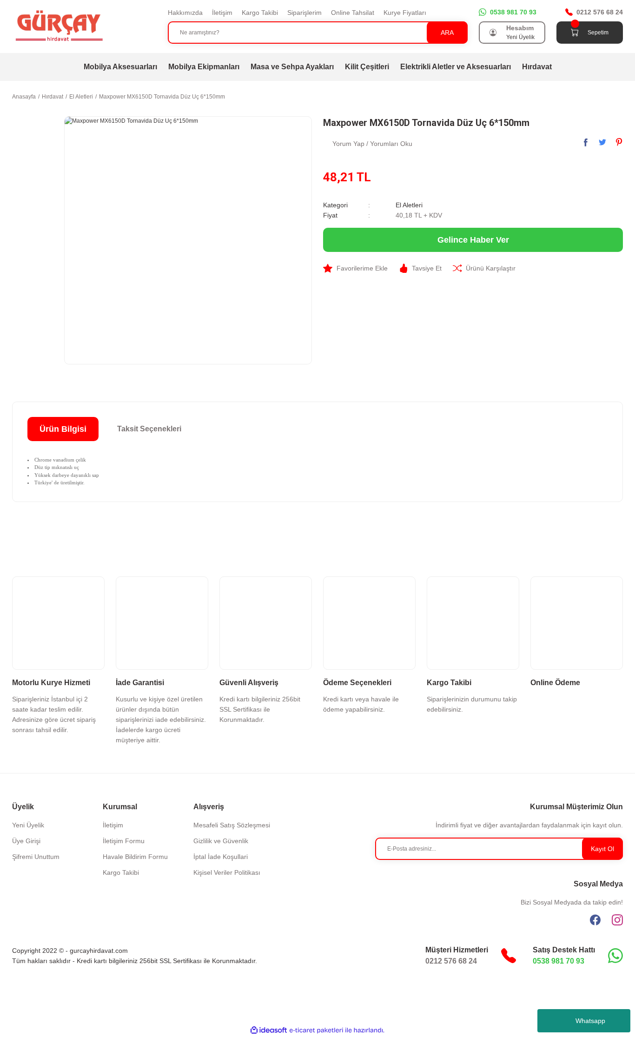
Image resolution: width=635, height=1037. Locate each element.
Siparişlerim (304, 12)
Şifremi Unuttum (36, 856)
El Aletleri (409, 205)
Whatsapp (590, 1020)
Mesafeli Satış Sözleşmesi (231, 825)
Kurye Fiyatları (405, 12)
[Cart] (574, 32)
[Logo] (58, 26)
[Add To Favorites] (355, 268)
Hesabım (520, 28)
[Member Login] (493, 32)
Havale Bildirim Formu (135, 856)
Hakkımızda (185, 12)
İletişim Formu (124, 841)
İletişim (222, 12)
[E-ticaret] (316, 1030)
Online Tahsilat (352, 12)
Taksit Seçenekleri (149, 429)
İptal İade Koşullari (220, 856)
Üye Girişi (26, 841)
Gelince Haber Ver (473, 239)
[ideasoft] (268, 1030)
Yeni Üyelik (520, 37)
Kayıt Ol (602, 848)
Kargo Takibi (260, 12)
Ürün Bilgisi (63, 429)
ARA (447, 32)
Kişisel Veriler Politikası (226, 872)
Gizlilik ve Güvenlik (220, 841)
